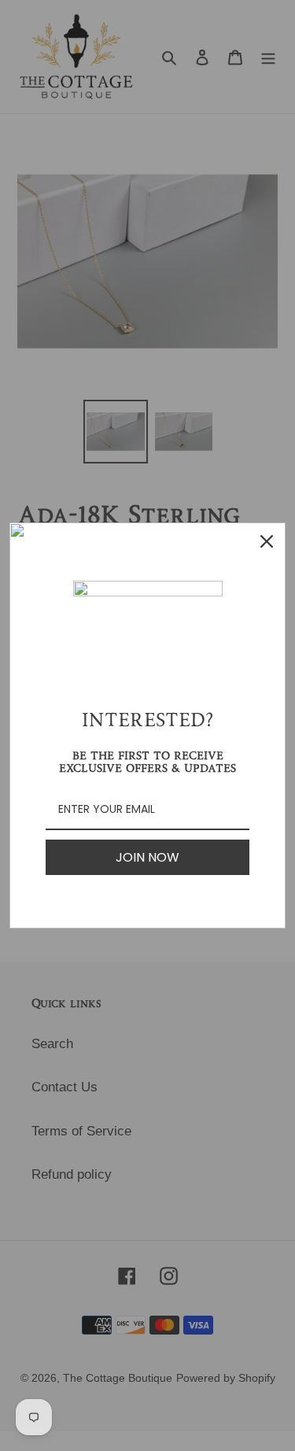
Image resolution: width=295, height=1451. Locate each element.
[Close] (267, 541)
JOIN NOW (147, 857)
